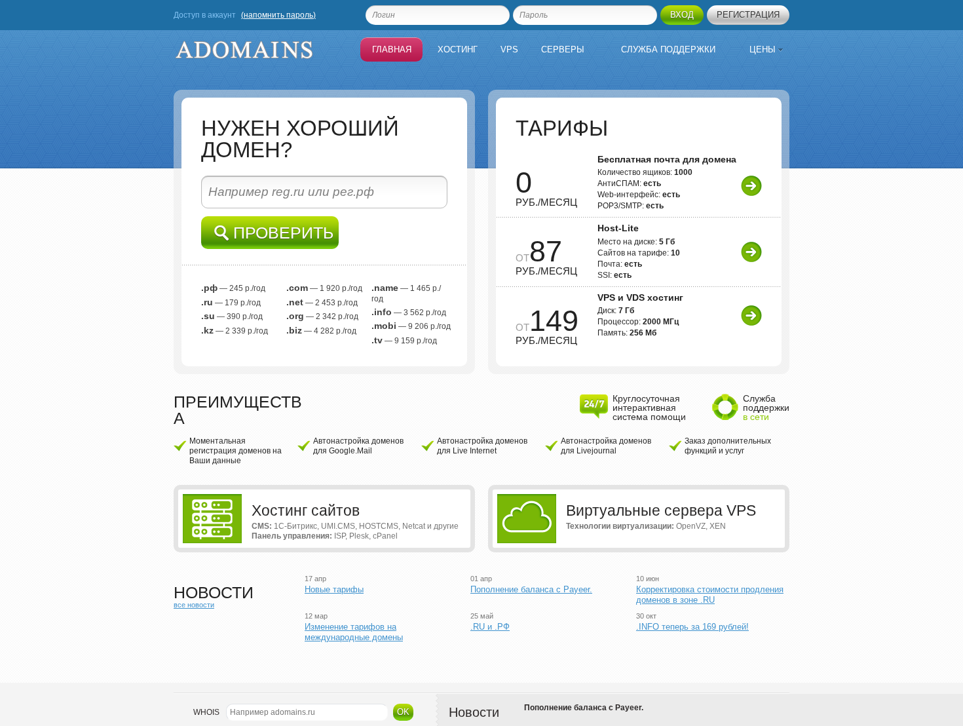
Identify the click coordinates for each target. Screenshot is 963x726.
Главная (391, 49)
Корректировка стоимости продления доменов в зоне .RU (710, 594)
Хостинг (458, 49)
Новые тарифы (334, 589)
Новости (474, 712)
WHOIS (206, 712)
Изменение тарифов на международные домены (354, 632)
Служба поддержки (668, 49)
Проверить (281, 232)
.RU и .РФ (490, 627)
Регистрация (748, 15)
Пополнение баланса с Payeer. (531, 589)
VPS (509, 49)
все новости (194, 605)
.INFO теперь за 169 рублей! (692, 627)
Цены (763, 49)
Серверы (562, 49)
